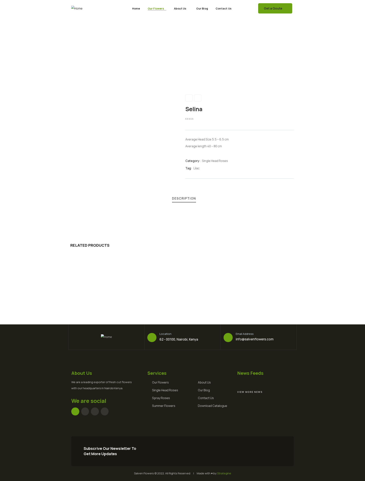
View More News (250, 392)
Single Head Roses (215, 161)
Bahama (149, 296)
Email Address (245, 334)
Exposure (94, 296)
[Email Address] (228, 337)
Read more (100, 275)
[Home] (77, 8)
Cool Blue (206, 296)
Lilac (197, 168)
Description (184, 198)
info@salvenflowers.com (255, 339)
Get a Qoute (273, 8)
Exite (258, 296)
